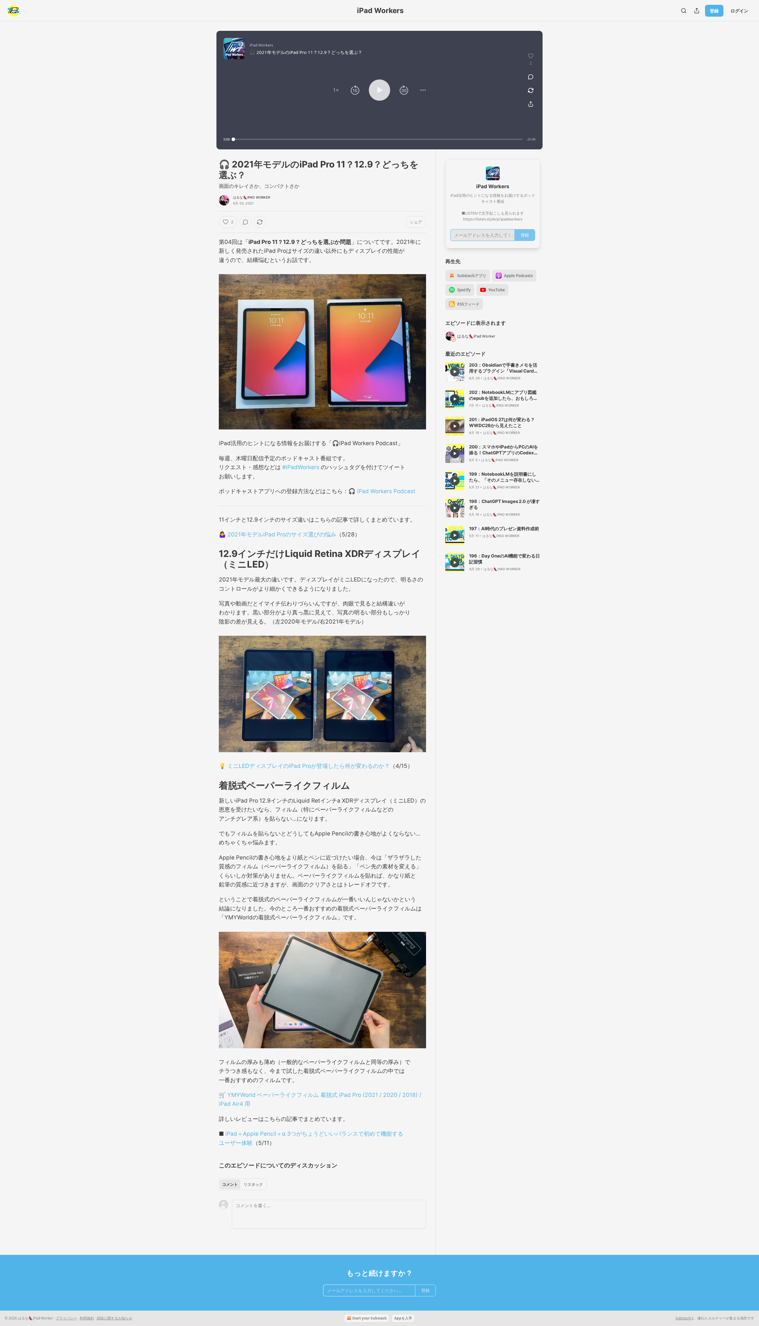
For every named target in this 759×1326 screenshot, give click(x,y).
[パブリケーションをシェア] (697, 11)
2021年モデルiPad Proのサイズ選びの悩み (281, 534)
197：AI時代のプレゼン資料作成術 (504, 528)
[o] (455, 371)
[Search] (684, 11)
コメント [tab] (230, 1184)
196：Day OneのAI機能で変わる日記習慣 (504, 559)
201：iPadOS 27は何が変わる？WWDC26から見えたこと (502, 422)
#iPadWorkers (300, 467)
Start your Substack (369, 1318)
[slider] (378, 139)
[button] (336, 90)
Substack (682, 1318)
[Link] (210, 559)
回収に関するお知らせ (114, 1318)
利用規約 (87, 1318)
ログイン (739, 11)
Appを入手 (403, 1318)
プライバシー (66, 1318)
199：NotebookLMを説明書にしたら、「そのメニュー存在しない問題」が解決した (504, 477)
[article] (493, 372)
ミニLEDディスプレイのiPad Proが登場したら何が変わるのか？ (308, 766)
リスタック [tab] (253, 1184)
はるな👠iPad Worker (251, 197)
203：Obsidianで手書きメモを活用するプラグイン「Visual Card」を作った (503, 368)
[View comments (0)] (530, 77)
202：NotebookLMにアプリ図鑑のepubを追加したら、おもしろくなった (503, 395)
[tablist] (243, 1184)
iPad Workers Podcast (386, 491)
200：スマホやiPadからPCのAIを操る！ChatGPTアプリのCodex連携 (503, 450)
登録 (714, 11)
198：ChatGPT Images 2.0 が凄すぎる (504, 504)
